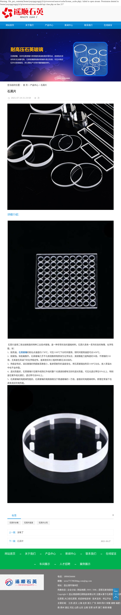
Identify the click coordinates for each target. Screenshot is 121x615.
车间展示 (44, 564)
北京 (85, 603)
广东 (94, 603)
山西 (76, 607)
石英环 (20, 541)
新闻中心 (69, 25)
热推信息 (62, 590)
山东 (81, 607)
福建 (118, 603)
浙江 (89, 603)
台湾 (95, 607)
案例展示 (85, 564)
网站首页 (10, 25)
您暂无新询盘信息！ (108, 590)
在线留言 (108, 25)
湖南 (113, 603)
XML (95, 590)
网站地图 (81, 590)
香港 (105, 607)
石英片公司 (43, 523)
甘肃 (91, 607)
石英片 (44, 85)
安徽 (108, 603)
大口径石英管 (70, 599)
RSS (89, 590)
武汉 (75, 603)
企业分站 (71, 590)
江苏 (70, 603)
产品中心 (49, 25)
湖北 (67, 607)
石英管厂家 (112, 594)
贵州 (62, 607)
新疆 (109, 607)
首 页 (25, 85)
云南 (86, 607)
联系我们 (88, 25)
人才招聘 (65, 564)
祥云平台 (107, 599)
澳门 (100, 607)
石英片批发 (28, 523)
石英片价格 (14, 523)
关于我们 (29, 25)
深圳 (99, 603)
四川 (104, 603)
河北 (72, 607)
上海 (80, 603)
